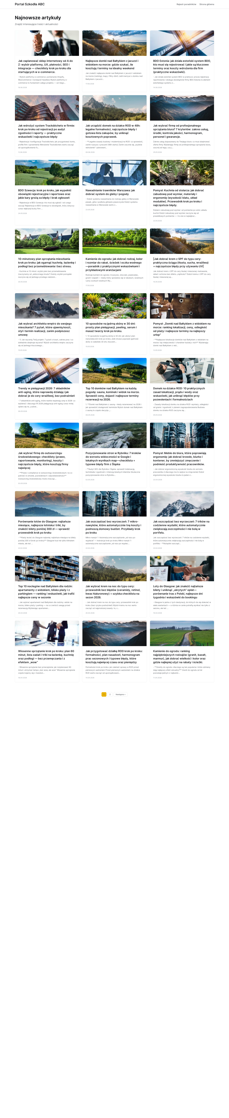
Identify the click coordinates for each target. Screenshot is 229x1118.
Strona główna (206, 4)
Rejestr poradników (186, 4)
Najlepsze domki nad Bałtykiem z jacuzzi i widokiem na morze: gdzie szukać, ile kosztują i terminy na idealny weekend (112, 64)
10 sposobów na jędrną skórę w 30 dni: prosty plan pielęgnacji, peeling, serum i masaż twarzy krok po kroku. (111, 327)
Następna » (120, 694)
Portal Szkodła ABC (30, 4)
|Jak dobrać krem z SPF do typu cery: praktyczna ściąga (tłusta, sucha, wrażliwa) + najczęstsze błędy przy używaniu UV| (181, 262)
